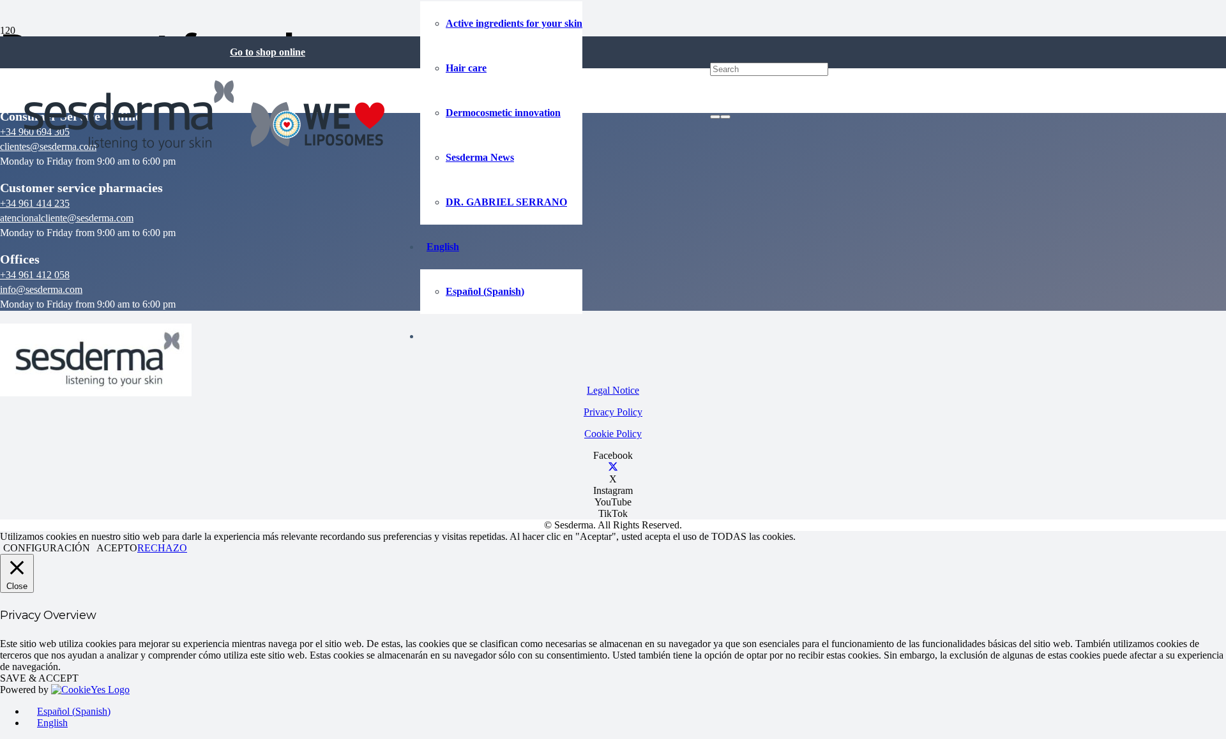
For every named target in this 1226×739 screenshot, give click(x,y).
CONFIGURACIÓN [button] (46, 547)
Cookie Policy (613, 433)
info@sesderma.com (41, 289)
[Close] (725, 117)
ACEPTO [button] (116, 547)
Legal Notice (613, 390)
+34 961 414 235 (35, 203)
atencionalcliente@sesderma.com (66, 218)
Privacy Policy (613, 412)
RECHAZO (162, 547)
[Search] (715, 117)
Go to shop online (267, 52)
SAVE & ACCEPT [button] (39, 678)
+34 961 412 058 (35, 274)
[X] (613, 467)
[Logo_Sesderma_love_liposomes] (205, 154)
